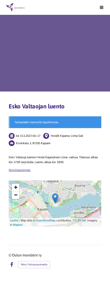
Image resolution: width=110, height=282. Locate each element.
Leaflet (14, 220)
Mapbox (18, 224)
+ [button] (15, 187)
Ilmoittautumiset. (20, 170)
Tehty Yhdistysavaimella (34, 264)
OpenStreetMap (46, 220)
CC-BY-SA (79, 220)
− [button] (15, 195)
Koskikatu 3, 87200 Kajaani (33, 143)
